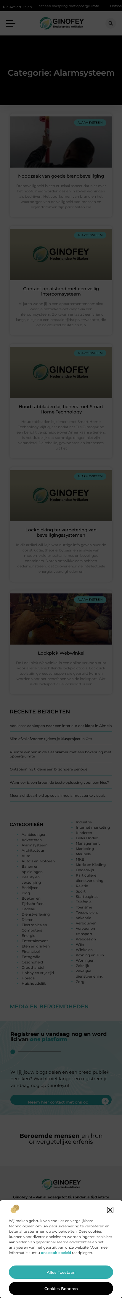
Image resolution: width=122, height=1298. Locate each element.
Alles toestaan (61, 1272)
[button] (110, 1210)
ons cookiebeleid (56, 1252)
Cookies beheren (61, 1288)
